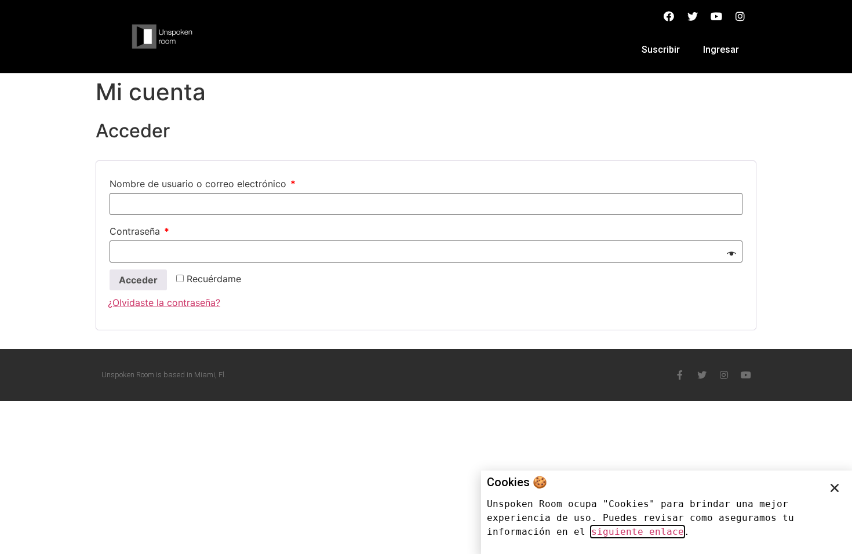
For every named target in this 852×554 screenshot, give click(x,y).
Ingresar (721, 49)
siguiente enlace (637, 531)
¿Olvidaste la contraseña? (164, 302)
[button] (834, 488)
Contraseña (139, 231)
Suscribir (661, 49)
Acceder (138, 280)
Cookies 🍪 (517, 482)
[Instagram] (724, 375)
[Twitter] (702, 375)
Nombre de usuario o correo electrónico (203, 183)
